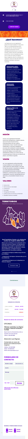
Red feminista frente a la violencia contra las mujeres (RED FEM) (14, 240)
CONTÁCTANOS (14, 26)
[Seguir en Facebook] (7, 430)
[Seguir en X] (15, 432)
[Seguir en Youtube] (7, 432)
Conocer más (14, 265)
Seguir (10, 429)
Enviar (19, 383)
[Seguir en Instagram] (15, 430)
